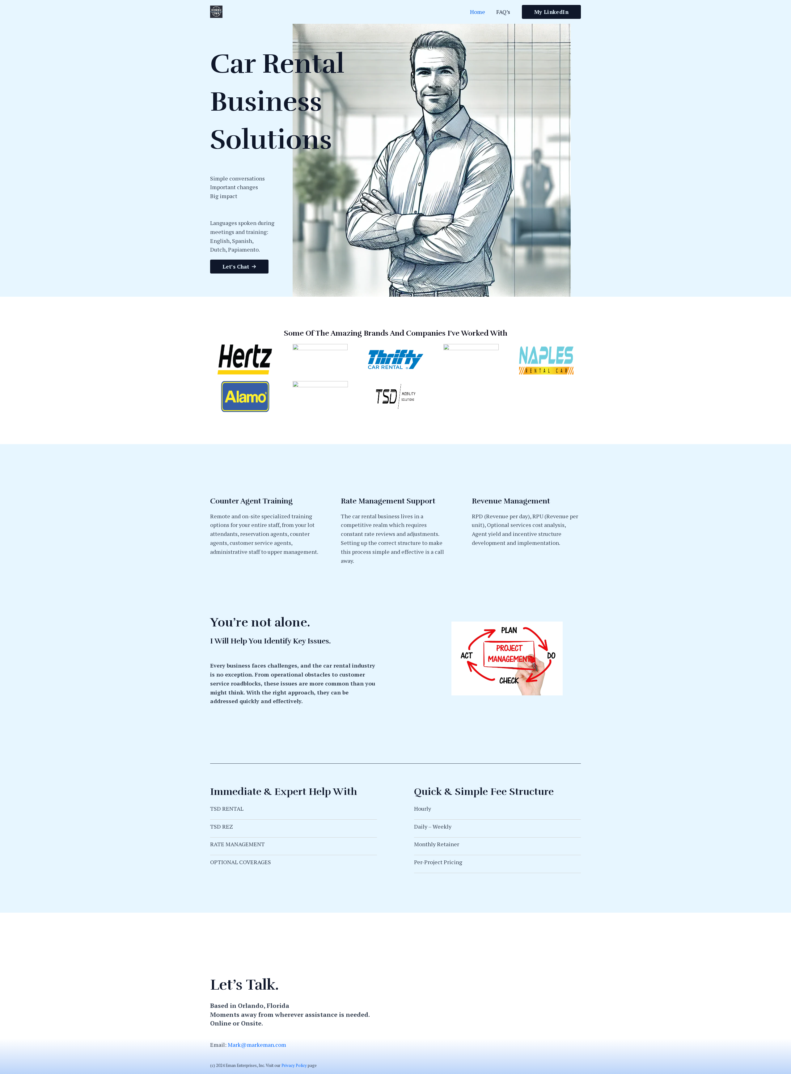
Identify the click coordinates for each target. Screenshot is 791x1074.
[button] (239, 267)
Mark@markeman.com (257, 1044)
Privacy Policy (294, 1065)
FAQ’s (503, 11)
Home (477, 11)
